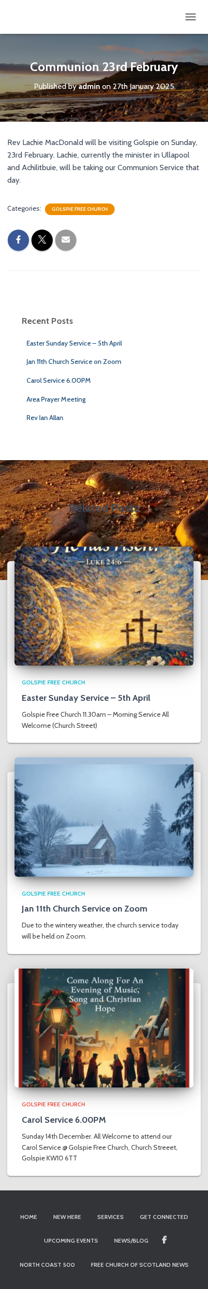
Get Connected (164, 1216)
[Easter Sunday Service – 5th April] (104, 605)
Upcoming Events (71, 1240)
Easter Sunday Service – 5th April (74, 343)
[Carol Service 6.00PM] (104, 1027)
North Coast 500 (47, 1264)
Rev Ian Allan (45, 417)
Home (28, 1216)
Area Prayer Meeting (56, 399)
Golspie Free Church (80, 209)
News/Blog (131, 1240)
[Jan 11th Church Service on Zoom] (104, 816)
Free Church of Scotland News (140, 1264)
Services (110, 1216)
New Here (67, 1216)
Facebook (164, 1240)
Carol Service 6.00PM (59, 380)
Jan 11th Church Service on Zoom (74, 361)
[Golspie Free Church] (29, 17)
